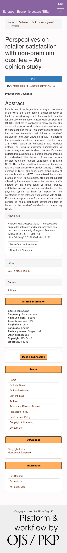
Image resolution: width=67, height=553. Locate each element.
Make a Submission (33, 356)
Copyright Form (16, 449)
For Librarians (17, 486)
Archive (14, 401)
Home (11, 22)
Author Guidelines (19, 390)
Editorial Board (18, 385)
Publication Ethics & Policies (25, 406)
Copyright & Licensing (21, 422)
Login (61, 3)
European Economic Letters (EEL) (26, 11)
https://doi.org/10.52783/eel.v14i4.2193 (34, 85)
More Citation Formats (22, 244)
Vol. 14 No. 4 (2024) (43, 22)
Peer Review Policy (20, 417)
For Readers (16, 476)
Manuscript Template (19, 452)
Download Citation (20, 250)
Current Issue (17, 395)
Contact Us (16, 427)
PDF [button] (33, 79)
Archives (23, 22)
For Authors (16, 481)
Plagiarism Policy (19, 411)
